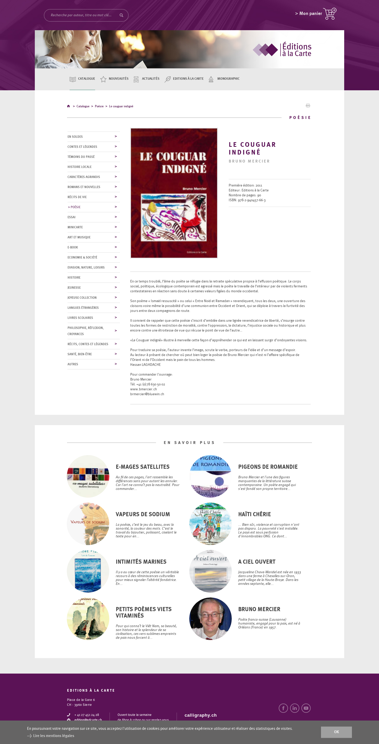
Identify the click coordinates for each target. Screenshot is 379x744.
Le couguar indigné (121, 106)
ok (336, 732)
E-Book (73, 247)
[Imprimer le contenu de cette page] (308, 107)
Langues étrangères (83, 307)
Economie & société (82, 257)
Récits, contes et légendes (88, 344)
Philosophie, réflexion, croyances (86, 331)
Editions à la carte (188, 78)
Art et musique (79, 237)
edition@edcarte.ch (88, 720)
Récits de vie (77, 197)
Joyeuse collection (82, 297)
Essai (72, 217)
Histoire (74, 277)
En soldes (75, 136)
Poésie (99, 106)
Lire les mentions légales (53, 736)
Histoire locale (80, 166)
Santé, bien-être (80, 354)
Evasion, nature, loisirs (86, 267)
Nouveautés (118, 78)
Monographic (228, 78)
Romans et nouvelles (84, 187)
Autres (73, 364)
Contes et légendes (82, 146)
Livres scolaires (80, 317)
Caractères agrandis (84, 177)
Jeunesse (74, 287)
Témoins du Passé (81, 156)
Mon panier (310, 13)
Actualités (150, 78)
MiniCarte (75, 227)
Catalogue (86, 78)
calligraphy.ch (201, 715)
